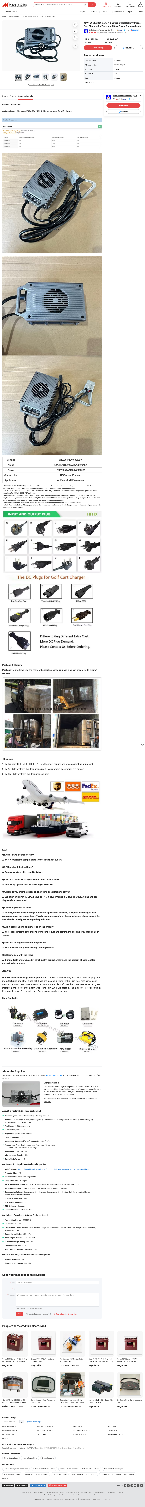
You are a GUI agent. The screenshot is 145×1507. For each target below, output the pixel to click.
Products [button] (38, 4)
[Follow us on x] (128, 1485)
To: (14, 1289)
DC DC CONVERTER (44, 1430)
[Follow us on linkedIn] (141, 1485)
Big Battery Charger (60, 1474)
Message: (11, 1295)
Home (4, 16)
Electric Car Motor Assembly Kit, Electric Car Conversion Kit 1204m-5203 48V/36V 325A (72, 1402)
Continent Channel (99, 1492)
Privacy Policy (107, 1499)
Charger (20, 1169)
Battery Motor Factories (90, 1469)
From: (13, 1283)
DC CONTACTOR (8, 1434)
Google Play (21, 1485)
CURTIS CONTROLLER (45, 1426)
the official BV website (54, 1075)
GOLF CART (112, 1426)
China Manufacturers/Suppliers (54, 1492)
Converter (65, 1169)
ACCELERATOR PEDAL (80, 1430)
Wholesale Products (72, 1492)
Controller (49, 1169)
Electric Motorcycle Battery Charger (83, 1474)
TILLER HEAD (42, 1434)
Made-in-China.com (63, 1495)
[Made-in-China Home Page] (14, 4)
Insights (120, 1492)
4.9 (116, 99)
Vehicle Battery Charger (12, 1474)
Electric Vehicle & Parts (30, 16)
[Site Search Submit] (92, 4)
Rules (141, 12)
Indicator (57, 1169)
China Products (37, 1492)
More (4, 1478)
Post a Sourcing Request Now (65, 1314)
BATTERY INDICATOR (9, 1430)
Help (103, 12)
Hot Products (26, 1492)
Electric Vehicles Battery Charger (36, 1474)
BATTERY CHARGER (9, 1426)
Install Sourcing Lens (58, 1485)
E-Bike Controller (48, 1458)
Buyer (93, 12)
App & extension (116, 12)
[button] (85, 4)
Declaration (96, 1499)
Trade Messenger (38, 1485)
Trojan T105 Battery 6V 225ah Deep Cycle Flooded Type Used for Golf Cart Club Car (14, 1361)
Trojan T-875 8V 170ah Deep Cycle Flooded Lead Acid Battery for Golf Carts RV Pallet (101, 1361)
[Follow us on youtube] (135, 1485)
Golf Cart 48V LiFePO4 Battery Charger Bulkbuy (117, 1474)
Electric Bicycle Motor (30, 1458)
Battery (72, 1169)
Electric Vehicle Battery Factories (44, 1469)
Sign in (140, 6)
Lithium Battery (77, 1426)
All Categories (10, 12)
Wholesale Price (86, 1492)
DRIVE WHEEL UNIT (114, 1434)
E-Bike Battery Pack (11, 1458)
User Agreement (85, 1499)
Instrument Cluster (83, 1169)
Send (19, 1314)
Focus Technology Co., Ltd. (56, 1499)
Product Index (111, 1492)
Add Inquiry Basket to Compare (41, 84)
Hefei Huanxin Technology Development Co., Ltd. (101, 30)
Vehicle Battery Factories (69, 1469)
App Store (8, 1485)
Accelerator (40, 1169)
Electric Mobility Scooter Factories (16, 1469)
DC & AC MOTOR (78, 1434)
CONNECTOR (112, 1430)
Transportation (14, 16)
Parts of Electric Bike (47, 16)
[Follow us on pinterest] (138, 1485)
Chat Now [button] (130, 48)
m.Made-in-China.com (78, 1495)
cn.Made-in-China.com (94, 1495)
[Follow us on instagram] (131, 1485)
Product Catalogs (34, 1422)
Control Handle (30, 1169)
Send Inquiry (98, 48)
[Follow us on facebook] (125, 1485)
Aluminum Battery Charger (113, 1469)
